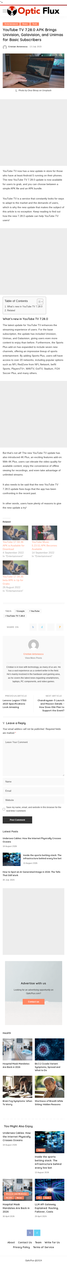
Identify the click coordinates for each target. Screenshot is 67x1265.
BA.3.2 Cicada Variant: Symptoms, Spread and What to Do (47, 1067)
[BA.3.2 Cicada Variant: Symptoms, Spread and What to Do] (49, 1049)
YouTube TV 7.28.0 (15, 616)
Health (9, 1198)
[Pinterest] (50, 627)
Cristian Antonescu (18, 47)
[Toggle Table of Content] (38, 302)
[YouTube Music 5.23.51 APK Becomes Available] (44, 533)
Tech (35, 24)
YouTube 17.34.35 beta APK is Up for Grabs (13, 580)
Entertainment (11, 24)
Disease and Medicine (16, 1194)
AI (39, 1198)
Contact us (33, 1002)
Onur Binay (33, 90)
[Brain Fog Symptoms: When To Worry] (17, 1087)
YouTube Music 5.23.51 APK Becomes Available (44, 545)
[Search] (61, 11)
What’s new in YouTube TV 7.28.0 (24, 306)
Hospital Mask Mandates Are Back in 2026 (16, 1208)
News (25, 24)
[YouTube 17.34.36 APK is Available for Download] (15, 533)
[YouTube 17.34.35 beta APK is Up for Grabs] (15, 567)
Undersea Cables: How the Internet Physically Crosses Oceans (17, 1136)
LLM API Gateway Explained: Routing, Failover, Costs (47, 1208)
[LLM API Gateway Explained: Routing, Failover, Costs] (49, 1190)
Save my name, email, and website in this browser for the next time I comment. (33, 809)
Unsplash (46, 90)
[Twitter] (42, 627)
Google (20, 611)
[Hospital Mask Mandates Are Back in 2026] (17, 1049)
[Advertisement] (33, 132)
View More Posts (33, 658)
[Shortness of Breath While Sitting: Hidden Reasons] (49, 1087)
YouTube (35, 611)
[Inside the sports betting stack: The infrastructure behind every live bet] (12, 859)
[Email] (59, 627)
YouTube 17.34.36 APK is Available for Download (13, 545)
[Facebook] (33, 627)
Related (11, 310)
